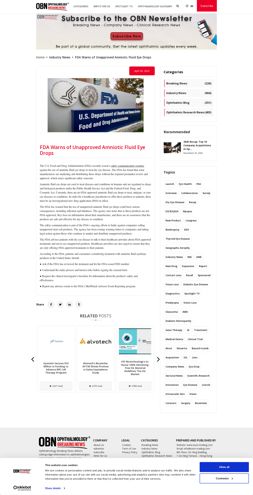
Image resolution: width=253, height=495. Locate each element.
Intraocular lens (175, 394)
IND (189, 257)
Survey (206, 193)
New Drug (171, 266)
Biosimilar (201, 403)
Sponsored (204, 275)
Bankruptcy (173, 229)
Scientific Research (198, 375)
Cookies (126, 445)
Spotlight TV (124, 6)
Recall (189, 275)
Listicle (206, 384)
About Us (99, 445)
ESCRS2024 (172, 211)
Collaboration (189, 193)
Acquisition (172, 357)
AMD (185, 311)
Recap (192, 202)
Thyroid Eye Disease (178, 238)
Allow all (224, 467)
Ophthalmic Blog (188, 103)
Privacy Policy (129, 452)
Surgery (185, 403)
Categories (80, 6)
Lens (194, 357)
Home (40, 57)
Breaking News (188, 83)
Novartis (182, 348)
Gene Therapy (174, 330)
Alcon (169, 348)
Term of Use (129, 448)
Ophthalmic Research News (188, 112)
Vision (193, 394)
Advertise (99, 448)
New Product (173, 220)
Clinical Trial (195, 339)
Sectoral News (174, 375)
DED (186, 229)
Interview (171, 193)
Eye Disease (190, 384)
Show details (53, 488)
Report (203, 266)
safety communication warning (127, 165)
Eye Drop (194, 366)
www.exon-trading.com (200, 445)
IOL (185, 357)
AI (188, 330)
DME (199, 257)
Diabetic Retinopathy (178, 321)
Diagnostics (173, 293)
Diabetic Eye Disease (195, 284)
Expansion (188, 266)
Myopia (187, 211)
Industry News (59, 57)
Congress (191, 220)
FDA (198, 184)
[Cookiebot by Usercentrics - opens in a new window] (22, 488)
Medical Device (174, 339)
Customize (222, 478)
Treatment (200, 330)
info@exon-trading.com (197, 448)
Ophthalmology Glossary (155, 6)
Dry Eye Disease (175, 202)
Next (158, 359)
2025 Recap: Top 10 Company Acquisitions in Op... (197, 145)
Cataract (171, 403)
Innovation (172, 384)
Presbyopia (172, 302)
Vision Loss (172, 284)
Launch (170, 184)
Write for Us (101, 6)
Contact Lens (173, 275)
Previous (32, 359)
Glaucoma (172, 311)
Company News (175, 366)
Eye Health (185, 184)
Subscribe (207, 6)
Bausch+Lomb (200, 348)
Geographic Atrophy (178, 247)
